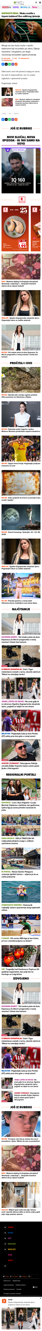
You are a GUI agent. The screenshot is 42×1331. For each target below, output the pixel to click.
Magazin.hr (24, 58)
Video (10, 1260)
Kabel (4, 113)
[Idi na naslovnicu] (20, 4)
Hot (9, 1238)
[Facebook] (3, 64)
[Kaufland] (21, 200)
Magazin (12, 1243)
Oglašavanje (16, 1281)
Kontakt (19, 1289)
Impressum (7, 1281)
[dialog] (21, 1314)
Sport (10, 1232)
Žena (10, 1254)
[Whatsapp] (9, 64)
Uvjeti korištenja (9, 1285)
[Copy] (16, 64)
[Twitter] (6, 64)
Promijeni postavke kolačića (12, 1294)
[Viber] (12, 64)
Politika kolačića (20, 1285)
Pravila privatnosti (9, 1289)
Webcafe (12, 1249)
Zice (10, 113)
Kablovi (16, 113)
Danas (11, 1227)
